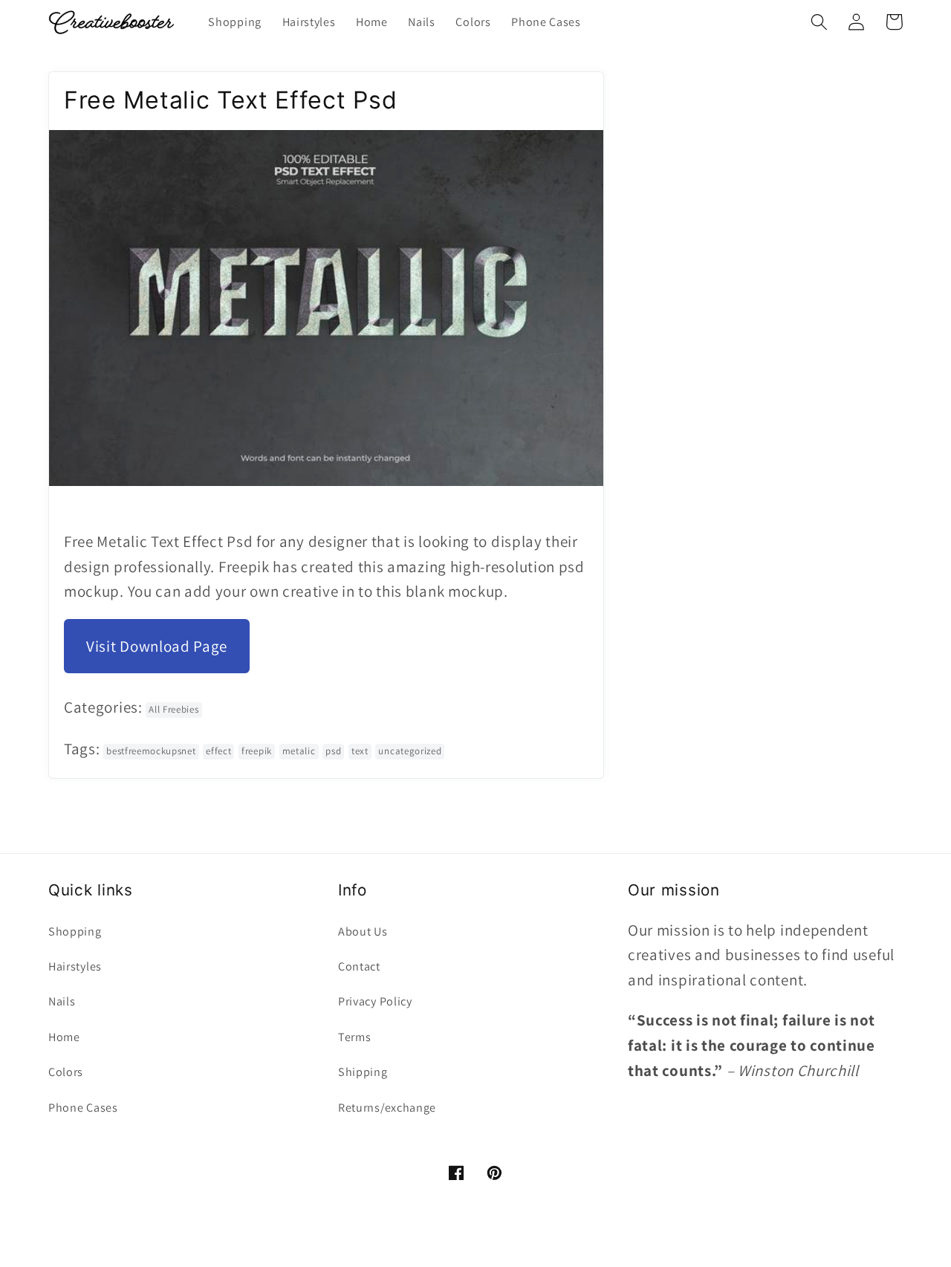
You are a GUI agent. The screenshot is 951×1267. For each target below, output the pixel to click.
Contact (359, 966)
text (360, 751)
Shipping (363, 1072)
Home (64, 1037)
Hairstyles (75, 966)
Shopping (75, 931)
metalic (299, 751)
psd (333, 751)
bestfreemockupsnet (150, 751)
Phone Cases (83, 1107)
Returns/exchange (387, 1107)
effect (218, 751)
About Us (363, 931)
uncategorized (409, 751)
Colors (65, 1072)
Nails (61, 1001)
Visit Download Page (156, 646)
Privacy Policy (375, 1001)
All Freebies (173, 709)
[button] (819, 22)
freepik (256, 751)
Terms (354, 1037)
